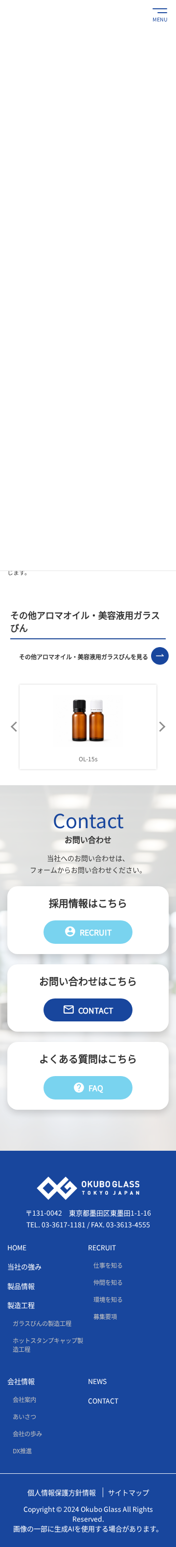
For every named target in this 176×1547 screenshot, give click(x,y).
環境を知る (108, 1300)
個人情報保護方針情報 (61, 1492)
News (97, 1381)
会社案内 (24, 1399)
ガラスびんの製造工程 (42, 1323)
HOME (16, 1247)
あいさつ (24, 1416)
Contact (88, 1009)
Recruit (88, 931)
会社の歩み (27, 1433)
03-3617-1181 (64, 1224)
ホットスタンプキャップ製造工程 (48, 1345)
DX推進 (22, 1450)
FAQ (88, 1087)
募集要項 (105, 1317)
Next (161, 726)
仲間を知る (108, 1282)
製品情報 (21, 1286)
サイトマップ (128, 1492)
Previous (14, 726)
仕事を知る (108, 1265)
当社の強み (24, 1267)
